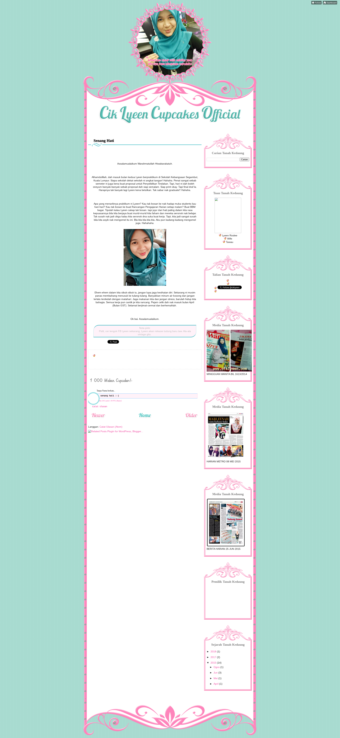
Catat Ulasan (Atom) (111, 426)
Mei (216, 678)
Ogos (217, 667)
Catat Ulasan (99, 406)
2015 (214, 662)
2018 (214, 651)
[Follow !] (316, 3)
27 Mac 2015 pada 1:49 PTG (107, 401)
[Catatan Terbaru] (98, 419)
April (216, 683)
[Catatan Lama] (191, 419)
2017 (214, 657)
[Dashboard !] (330, 3)
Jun (216, 672)
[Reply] (119, 401)
